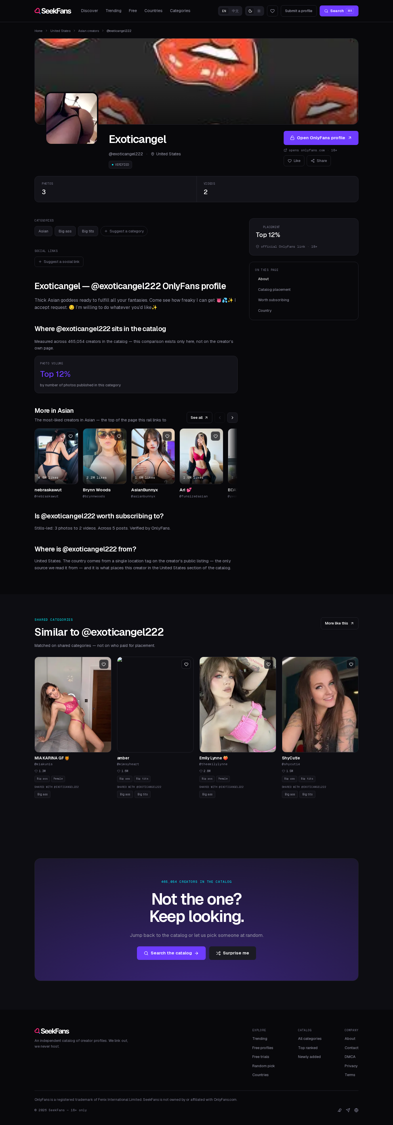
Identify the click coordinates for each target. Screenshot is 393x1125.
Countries (153, 10)
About (263, 278)
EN (224, 11)
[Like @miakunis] (103, 664)
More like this (336, 623)
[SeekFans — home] (53, 11)
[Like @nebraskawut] (70, 436)
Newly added (309, 1056)
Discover (89, 10)
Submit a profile (298, 10)
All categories (310, 1038)
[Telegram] (348, 1110)
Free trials (260, 1056)
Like (297, 160)
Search (341, 10)
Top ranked (308, 1047)
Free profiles (262, 1047)
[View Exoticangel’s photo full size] (71, 118)
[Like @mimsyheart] (186, 664)
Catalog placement (274, 289)
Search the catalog (171, 953)
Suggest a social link (62, 261)
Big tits (88, 231)
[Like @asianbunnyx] (167, 436)
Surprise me (236, 953)
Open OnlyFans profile (321, 137)
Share (322, 160)
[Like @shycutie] (351, 664)
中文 (235, 11)
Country (265, 310)
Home (39, 31)
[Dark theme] (250, 11)
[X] (339, 1110)
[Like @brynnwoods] (118, 436)
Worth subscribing (273, 299)
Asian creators (88, 31)
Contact (351, 1047)
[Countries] (356, 1110)
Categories (180, 10)
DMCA (350, 1056)
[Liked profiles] (272, 10)
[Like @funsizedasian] (215, 436)
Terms (350, 1074)
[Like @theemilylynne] (268, 664)
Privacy (351, 1065)
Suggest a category (127, 231)
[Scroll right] (232, 417)
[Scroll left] (220, 417)
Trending (113, 10)
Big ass (65, 231)
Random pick (263, 1065)
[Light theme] (259, 11)
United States (60, 31)
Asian (43, 231)
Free (133, 10)
